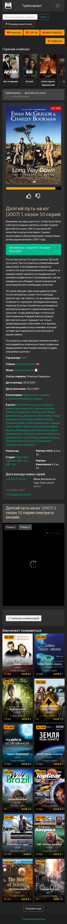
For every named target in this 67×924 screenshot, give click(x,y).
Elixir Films (22, 457)
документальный (24, 370)
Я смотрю (55, 533)
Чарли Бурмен (44, 404)
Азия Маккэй (41, 426)
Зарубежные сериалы (36, 394)
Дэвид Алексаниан (17, 408)
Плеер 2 (11, 527)
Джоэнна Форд (23, 419)
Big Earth (11, 460)
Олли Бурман (34, 422)
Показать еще (33, 908)
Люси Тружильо (25, 444)
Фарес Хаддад (51, 422)
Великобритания (26, 363)
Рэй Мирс (33, 437)
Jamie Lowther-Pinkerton (19, 426)
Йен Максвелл (40, 430)
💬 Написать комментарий (23, 618)
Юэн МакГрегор (25, 404)
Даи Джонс (29, 415)
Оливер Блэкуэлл (43, 419)
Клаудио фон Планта (28, 411)
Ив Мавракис (23, 430)
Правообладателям (33, 919)
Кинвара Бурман (15, 422)
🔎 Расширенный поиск (18, 24)
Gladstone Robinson (17, 440)
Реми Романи (37, 440)
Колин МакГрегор (49, 433)
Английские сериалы (30, 398)
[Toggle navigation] (57, 6)
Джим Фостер (14, 415)
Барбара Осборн (49, 437)
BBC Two (23, 460)
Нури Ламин (44, 415)
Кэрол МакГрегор (27, 433)
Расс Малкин (36, 408)
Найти (43, 16)
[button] (18, 494)
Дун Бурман (48, 411)
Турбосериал (31, 5)
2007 (24, 357)
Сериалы (11, 398)
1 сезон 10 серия (16, 478)
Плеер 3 (25, 527)
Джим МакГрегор (16, 437)
